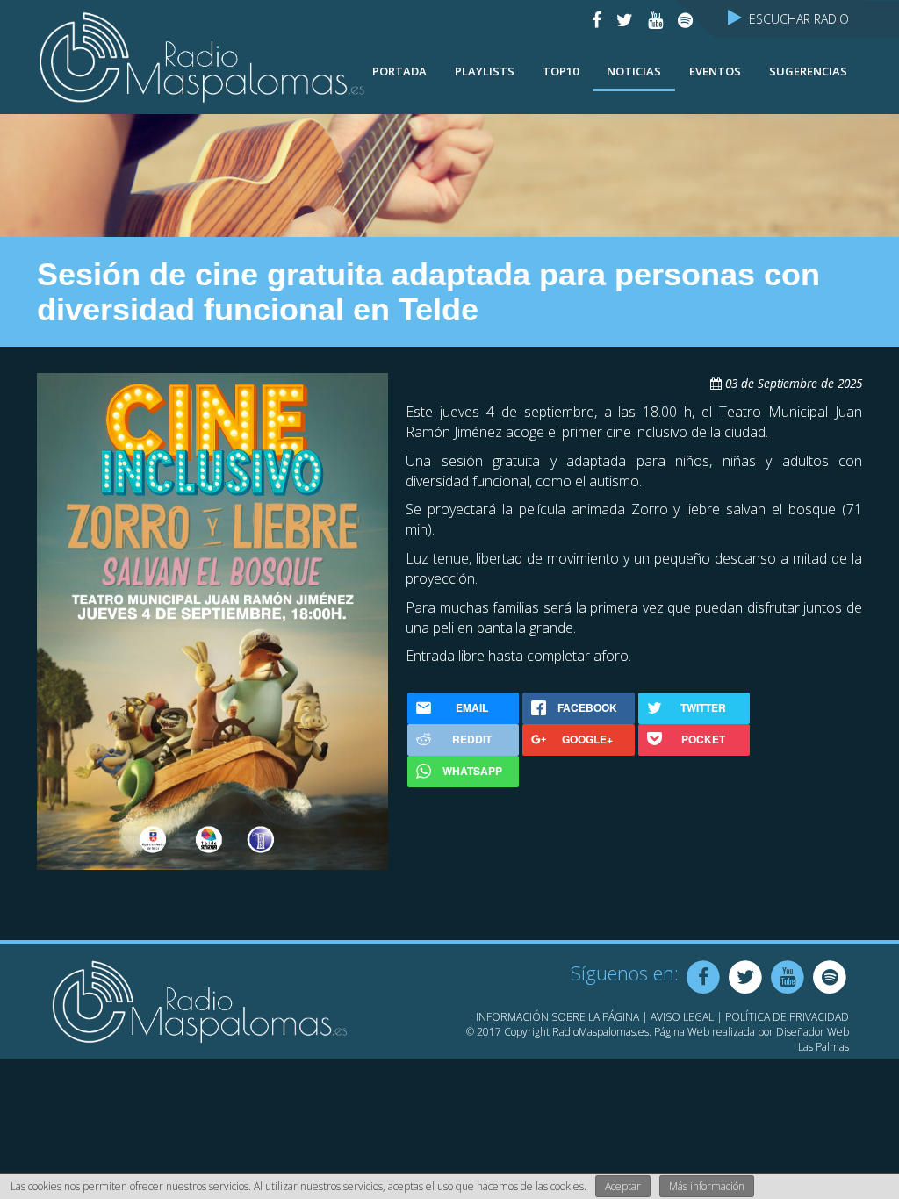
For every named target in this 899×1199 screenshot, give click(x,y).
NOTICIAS (634, 71)
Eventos (715, 71)
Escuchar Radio (795, 19)
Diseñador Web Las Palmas (812, 1039)
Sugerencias (808, 71)
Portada (399, 71)
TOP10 (561, 71)
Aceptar (623, 1186)
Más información (706, 1186)
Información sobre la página (557, 1016)
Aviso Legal (682, 1016)
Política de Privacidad (787, 1016)
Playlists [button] (484, 71)
